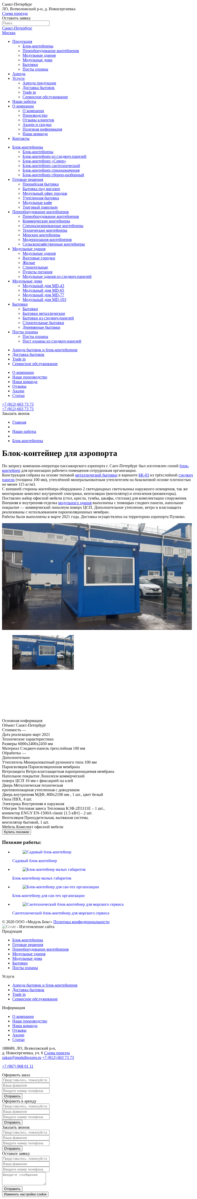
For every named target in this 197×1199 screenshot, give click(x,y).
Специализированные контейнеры (53, 225)
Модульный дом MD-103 (44, 299)
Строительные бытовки (43, 322)
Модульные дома (37, 60)
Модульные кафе (37, 202)
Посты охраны (35, 69)
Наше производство (29, 377)
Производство (35, 115)
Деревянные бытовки (41, 327)
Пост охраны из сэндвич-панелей (52, 341)
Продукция (22, 41)
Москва (8, 33)
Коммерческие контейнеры (46, 221)
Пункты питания (37, 272)
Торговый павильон (40, 207)
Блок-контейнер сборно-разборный (53, 175)
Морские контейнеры (41, 235)
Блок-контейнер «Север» (44, 161)
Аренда (18, 74)
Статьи (18, 395)
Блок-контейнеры (38, 46)
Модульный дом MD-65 (43, 290)
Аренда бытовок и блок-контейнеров (44, 350)
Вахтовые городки (39, 258)
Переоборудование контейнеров (51, 50)
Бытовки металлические (44, 313)
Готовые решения (27, 179)
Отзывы (19, 386)
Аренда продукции (39, 83)
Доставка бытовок (39, 87)
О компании (23, 106)
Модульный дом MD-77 (43, 295)
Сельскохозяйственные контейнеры (54, 244)
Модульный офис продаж (45, 193)
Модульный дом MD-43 (43, 286)
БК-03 (144, 475)
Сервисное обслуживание (45, 97)
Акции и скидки (37, 124)
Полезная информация (42, 129)
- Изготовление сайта (35, 926)
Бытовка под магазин (41, 189)
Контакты (20, 138)
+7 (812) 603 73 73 (18, 409)
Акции (18, 391)
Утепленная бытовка (41, 198)
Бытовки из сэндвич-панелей (48, 318)
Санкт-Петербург (17, 28)
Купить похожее (16, 832)
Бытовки (30, 64)
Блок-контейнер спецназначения (51, 170)
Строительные (35, 267)
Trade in (29, 92)
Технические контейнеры (45, 230)
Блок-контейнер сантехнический (51, 165)
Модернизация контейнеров (47, 239)
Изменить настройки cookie (25, 1194)
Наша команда (35, 134)
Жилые (29, 262)
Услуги (18, 78)
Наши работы (24, 101)
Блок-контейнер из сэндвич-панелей (54, 156)
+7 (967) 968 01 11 (17, 1066)
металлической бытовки (96, 475)
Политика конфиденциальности (81, 922)
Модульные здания (39, 55)
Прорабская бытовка (41, 184)
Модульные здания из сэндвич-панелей (57, 276)
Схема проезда (15, 13)
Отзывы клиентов (38, 120)
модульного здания (75, 503)
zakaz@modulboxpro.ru (21, 1057)
